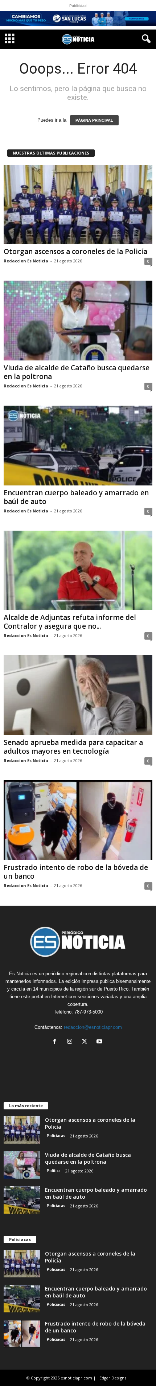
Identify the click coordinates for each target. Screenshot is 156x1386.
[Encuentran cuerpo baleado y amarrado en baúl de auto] (78, 445)
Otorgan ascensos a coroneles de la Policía (75, 251)
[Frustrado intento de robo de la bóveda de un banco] (78, 820)
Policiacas (56, 1135)
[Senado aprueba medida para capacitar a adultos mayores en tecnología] (78, 695)
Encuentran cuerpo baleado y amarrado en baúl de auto (76, 497)
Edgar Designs (112, 1378)
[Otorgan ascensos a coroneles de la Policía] (78, 205)
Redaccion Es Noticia (26, 260)
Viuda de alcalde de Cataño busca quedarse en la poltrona (76, 372)
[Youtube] (100, 1042)
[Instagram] (71, 1042)
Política (54, 1170)
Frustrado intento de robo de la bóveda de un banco (76, 872)
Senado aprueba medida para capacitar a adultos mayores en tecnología (73, 747)
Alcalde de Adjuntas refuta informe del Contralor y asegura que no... (70, 622)
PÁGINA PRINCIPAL (94, 120)
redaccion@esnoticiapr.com (93, 1027)
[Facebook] (56, 1042)
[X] (86, 1042)
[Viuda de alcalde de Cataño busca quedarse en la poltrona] (78, 320)
